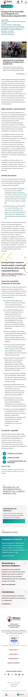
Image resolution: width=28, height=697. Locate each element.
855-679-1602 (5, 466)
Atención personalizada (7, 34)
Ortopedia (4, 23)
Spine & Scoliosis (9, 214)
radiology (18, 214)
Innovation (11, 31)
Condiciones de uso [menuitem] (14, 684)
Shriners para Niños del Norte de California (13, 79)
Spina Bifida (16, 210)
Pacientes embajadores (7, 32)
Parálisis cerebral (19, 28)
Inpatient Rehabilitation (18, 188)
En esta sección (6, 6)
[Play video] (14, 50)
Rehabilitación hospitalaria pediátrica (11, 29)
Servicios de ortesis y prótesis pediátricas (12, 26)
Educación (4, 31)
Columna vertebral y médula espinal (10, 24)
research (11, 304)
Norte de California (6, 21)
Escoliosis (11, 28)
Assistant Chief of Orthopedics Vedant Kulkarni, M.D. (15, 375)
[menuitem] (14, 650)
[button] (22, 2)
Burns (13, 206)
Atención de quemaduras (19, 21)
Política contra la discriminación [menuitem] (14, 682)
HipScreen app (11, 381)
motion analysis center (17, 196)
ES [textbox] (21, 3)
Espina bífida (4, 28)
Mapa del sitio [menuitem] (14, 686)
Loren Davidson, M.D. (15, 194)
